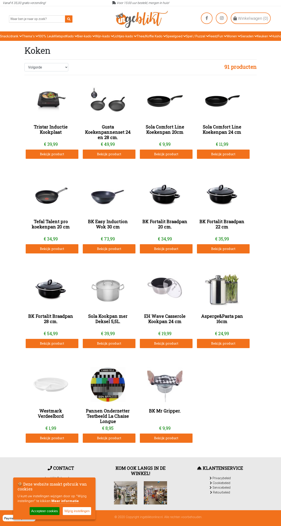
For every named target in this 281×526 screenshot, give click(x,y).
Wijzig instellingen (77, 511)
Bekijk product (52, 154)
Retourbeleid (221, 492)
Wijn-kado (103, 36)
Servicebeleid (221, 488)
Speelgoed (174, 36)
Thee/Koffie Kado (150, 36)
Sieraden (247, 36)
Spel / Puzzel (196, 36)
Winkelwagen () (252, 18)
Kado (70, 36)
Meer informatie (65, 501)
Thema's (29, 36)
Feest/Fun (216, 36)
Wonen (232, 36)
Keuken (263, 36)
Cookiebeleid (221, 483)
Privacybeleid (221, 478)
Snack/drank (9, 36)
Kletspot (60, 36)
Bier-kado (84, 36)
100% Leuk (46, 36)
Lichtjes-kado (123, 36)
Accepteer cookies (44, 511)
